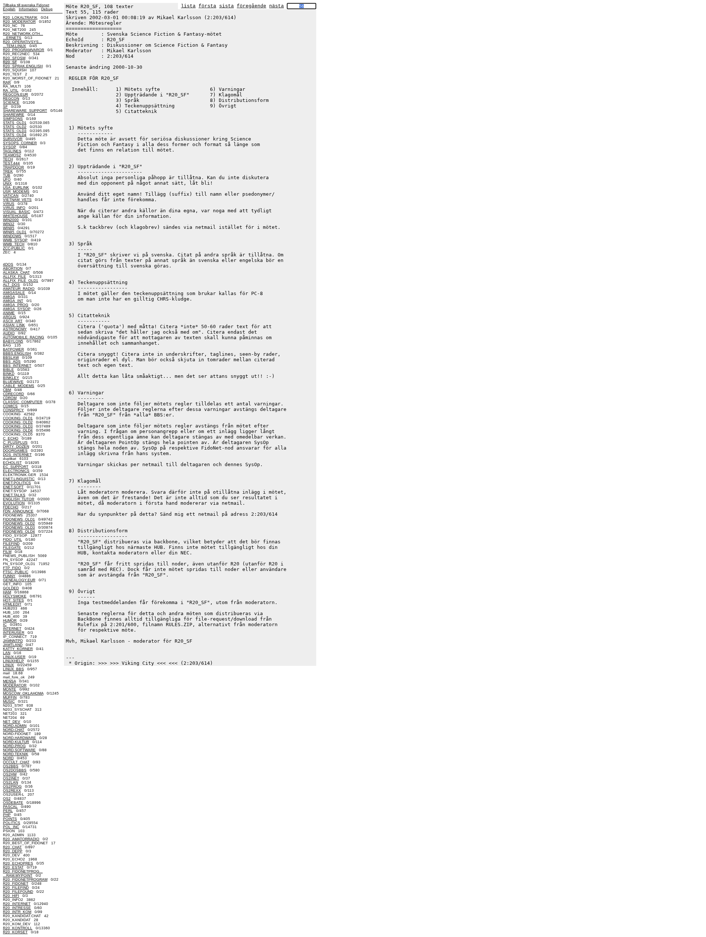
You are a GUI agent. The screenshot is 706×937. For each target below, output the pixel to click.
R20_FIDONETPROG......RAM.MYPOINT (23, 873)
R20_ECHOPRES (18, 863)
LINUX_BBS (13, 669)
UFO (7, 179)
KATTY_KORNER (18, 649)
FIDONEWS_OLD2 (19, 523)
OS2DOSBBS (14, 770)
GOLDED (11, 588)
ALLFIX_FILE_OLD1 (20, 280)
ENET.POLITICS (17, 483)
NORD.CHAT (13, 730)
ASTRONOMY (15, 329)
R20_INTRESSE (17, 908)
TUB (6, 175)
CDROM (10, 398)
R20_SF (10, 62)
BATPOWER (13, 349)
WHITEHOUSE (15, 216)
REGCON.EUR (15, 94)
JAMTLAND (12, 645)
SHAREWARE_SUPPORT (25, 111)
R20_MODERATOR (19, 21)
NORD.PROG (14, 746)
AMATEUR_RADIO (19, 289)
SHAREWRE (13, 115)
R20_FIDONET (15, 883)
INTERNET (12, 629)
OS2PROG (12, 786)
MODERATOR (14, 685)
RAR (7, 82)
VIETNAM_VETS (17, 200)
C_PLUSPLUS (15, 442)
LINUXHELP (13, 661)
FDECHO (10, 507)
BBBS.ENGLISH (17, 353)
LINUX (8, 665)
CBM (7, 390)
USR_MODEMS (16, 191)
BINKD (8, 374)
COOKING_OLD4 (18, 430)
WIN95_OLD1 (14, 232)
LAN (6, 653)
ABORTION (12, 268)
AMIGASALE (14, 293)
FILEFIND (11, 544)
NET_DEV (11, 722)
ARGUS (9, 317)
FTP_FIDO (12, 568)
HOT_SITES (13, 600)
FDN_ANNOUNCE (18, 511)
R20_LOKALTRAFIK (20, 17)
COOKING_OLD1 (18, 418)
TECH (8, 159)
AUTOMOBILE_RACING (23, 337)
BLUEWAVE (13, 382)
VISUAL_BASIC (16, 212)
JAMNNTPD (13, 641)
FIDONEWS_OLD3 (19, 527)
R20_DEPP (12, 851)
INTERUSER (13, 633)
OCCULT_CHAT (16, 762)
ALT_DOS (11, 285)
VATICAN (10, 196)
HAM (7, 592)
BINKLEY (11, 378)
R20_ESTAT (13, 867)
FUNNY (9, 576)
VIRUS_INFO (14, 208)
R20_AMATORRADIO (21, 839)
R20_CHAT (12, 847)
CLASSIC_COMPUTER (22, 402)
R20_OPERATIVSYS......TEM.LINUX (22, 44)
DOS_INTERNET (17, 454)
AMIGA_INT (13, 301)
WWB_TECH (13, 244)
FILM (7, 552)
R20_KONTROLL (17, 928)
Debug (47, 9)
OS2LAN (10, 782)
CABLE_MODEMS (18, 386)
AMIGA (9, 297)
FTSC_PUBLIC (15, 572)
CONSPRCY (13, 410)
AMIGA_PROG (15, 305)
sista (226, 6)
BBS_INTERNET (17, 365)
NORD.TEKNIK (15, 754)
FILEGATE (12, 548)
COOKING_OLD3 (18, 426)
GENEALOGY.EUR (19, 580)
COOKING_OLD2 (18, 422)
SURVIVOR (12, 139)
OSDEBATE (13, 803)
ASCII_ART (12, 321)
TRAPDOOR (13, 167)
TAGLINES (12, 151)
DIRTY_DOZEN (16, 446)
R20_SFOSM (14, 58)
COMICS (10, 406)
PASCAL (10, 807)
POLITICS (11, 823)
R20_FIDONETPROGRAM (25, 879)
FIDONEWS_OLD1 (19, 519)
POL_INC (11, 827)
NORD (8, 758)
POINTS (10, 819)
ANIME (9, 313)
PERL (8, 811)
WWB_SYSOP (15, 240)
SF (5, 106)
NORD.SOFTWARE (19, 750)
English (9, 9)
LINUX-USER (14, 657)
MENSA (9, 681)
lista (188, 6)
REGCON (11, 98)
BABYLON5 (13, 341)
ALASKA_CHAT (16, 272)
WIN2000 (11, 220)
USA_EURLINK (16, 187)
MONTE (9, 689)
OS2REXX (12, 790)
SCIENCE (11, 102)
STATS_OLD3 (14, 131)
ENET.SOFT (13, 487)
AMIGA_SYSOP (17, 309)
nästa (276, 6)
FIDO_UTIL (12, 539)
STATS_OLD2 (14, 127)
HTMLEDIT (12, 604)
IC (5, 624)
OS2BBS (10, 766)
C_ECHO (10, 438)
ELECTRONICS (16, 471)
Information (28, 9)
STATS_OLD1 (14, 123)
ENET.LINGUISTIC (19, 479)
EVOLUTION (14, 503)
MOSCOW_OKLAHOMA (23, 693)
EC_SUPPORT (15, 467)
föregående (251, 6)
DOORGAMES (15, 450)
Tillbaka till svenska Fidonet (26, 5)
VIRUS (8, 204)
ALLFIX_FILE (14, 276)
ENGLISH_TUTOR (18, 499)
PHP (7, 815)
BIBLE (8, 370)
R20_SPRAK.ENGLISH (23, 66)
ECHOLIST (12, 463)
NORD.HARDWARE (19, 738)
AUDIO (9, 333)
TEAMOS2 (12, 155)
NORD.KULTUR (16, 742)
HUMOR (10, 620)
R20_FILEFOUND (18, 892)
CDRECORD (13, 394)
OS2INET (11, 778)
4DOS (8, 264)
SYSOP (9, 147)
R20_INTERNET (17, 904)
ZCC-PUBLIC (14, 248)
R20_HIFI (11, 896)
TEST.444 (11, 163)
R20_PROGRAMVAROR (23, 50)
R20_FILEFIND (16, 887)
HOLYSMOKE (14, 596)
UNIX (7, 183)
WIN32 (8, 224)
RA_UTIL (10, 90)
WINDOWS (12, 236)
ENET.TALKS (14, 495)
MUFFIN (10, 697)
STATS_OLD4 (14, 135)
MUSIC (9, 701)
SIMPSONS (13, 119)
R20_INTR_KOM (17, 912)
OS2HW (10, 774)
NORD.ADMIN (14, 726)
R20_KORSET (15, 932)
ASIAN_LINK (14, 325)
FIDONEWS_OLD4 (19, 531)
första (207, 6)
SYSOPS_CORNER (20, 143)
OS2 (7, 798)
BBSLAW (11, 357)
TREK (8, 171)
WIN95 (8, 228)
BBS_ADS (12, 361)
